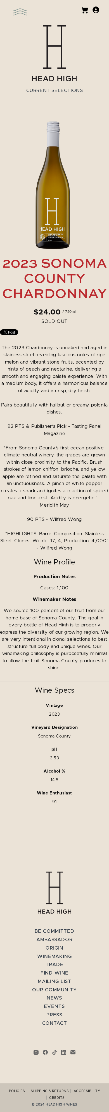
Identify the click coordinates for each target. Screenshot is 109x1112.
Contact (54, 1023)
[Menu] (12, 8)
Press (54, 1014)
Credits (57, 1097)
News (54, 998)
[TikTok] (54, 1052)
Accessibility (87, 1091)
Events (54, 1006)
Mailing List (54, 981)
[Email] (72, 1052)
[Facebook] (45, 1052)
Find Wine (55, 973)
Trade (54, 964)
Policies (17, 1091)
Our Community (54, 989)
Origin (54, 948)
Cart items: (84, 10)
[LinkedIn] (63, 1052)
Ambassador (54, 939)
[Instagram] (36, 1052)
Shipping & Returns (50, 1091)
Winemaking (54, 956)
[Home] (54, 53)
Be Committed (54, 931)
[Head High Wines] (54, 893)
